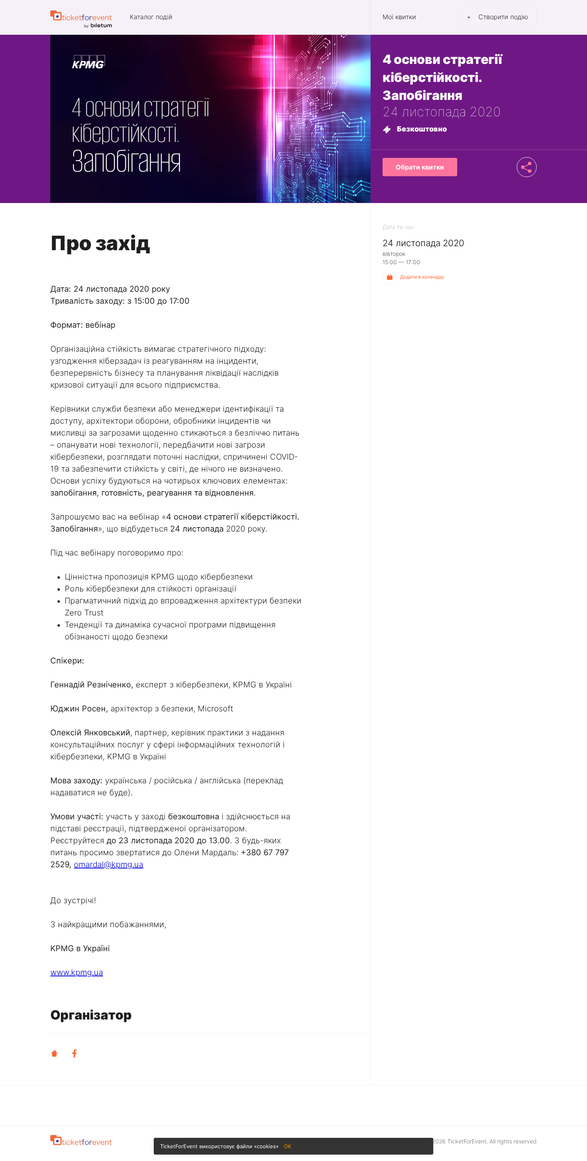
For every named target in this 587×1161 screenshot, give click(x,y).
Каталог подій (151, 17)
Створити (497, 17)
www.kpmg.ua (76, 972)
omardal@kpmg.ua (108, 864)
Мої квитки (399, 17)
